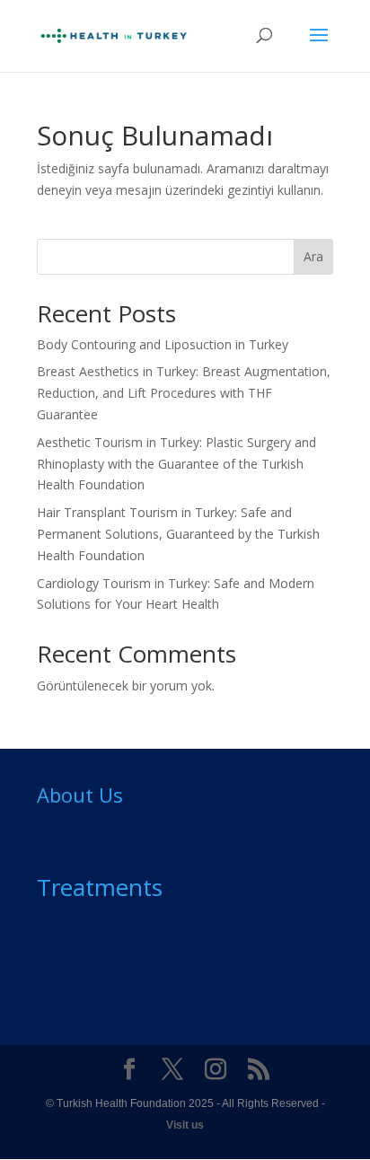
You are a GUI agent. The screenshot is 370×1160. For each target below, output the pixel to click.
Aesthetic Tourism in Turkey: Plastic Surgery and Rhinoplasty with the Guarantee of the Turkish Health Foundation (176, 464)
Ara (313, 256)
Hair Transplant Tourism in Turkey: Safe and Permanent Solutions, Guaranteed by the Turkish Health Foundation (178, 534)
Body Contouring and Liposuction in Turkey (162, 344)
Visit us (185, 1125)
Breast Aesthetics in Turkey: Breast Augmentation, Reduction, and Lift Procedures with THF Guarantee (183, 393)
